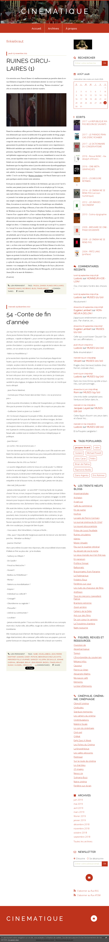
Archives (53, 28)
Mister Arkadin (81, 542)
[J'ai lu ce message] (106, 937)
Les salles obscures (83, 752)
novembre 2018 (81, 828)
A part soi (78, 501)
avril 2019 (78, 808)
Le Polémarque (81, 575)
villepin (42, 660)
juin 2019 (78, 799)
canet (27, 657)
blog (34, 288)
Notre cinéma (80, 781)
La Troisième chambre (84, 623)
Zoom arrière (80, 607)
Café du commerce (83, 505)
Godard (78, 453)
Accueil (36, 28)
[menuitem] (36, 28)
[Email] (89, 877)
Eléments (78, 681)
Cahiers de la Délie (83, 611)
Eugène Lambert (83, 310)
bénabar (20, 662)
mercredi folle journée (19, 660)
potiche (34, 657)
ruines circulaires (55, 286)
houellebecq (44, 654)
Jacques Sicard (82, 447)
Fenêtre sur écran (82, 785)
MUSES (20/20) (95, 347)
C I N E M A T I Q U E (54, 11)
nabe (35, 654)
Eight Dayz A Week (82, 740)
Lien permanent (17, 286)
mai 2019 (78, 804)
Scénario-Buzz (80, 777)
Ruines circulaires (35, 175)
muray (10, 665)
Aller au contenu (9, 2)
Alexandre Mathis (82, 673)
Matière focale (80, 724)
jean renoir (36, 662)
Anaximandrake (81, 493)
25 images (79, 769)
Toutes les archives (83, 841)
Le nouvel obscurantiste (85, 526)
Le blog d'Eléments (83, 686)
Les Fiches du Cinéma (84, 744)
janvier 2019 (80, 820)
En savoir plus (13, 940)
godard (20, 657)
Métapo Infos (80, 661)
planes (77, 538)
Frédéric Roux (80, 579)
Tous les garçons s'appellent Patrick (87, 597)
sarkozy (34, 660)
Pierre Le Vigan (81, 669)
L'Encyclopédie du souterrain (88, 657)
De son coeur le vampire (86, 619)
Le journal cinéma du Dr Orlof (88, 522)
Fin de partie (80, 509)
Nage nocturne (81, 627)
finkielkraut (43, 288)
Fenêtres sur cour (82, 583)
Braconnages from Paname (87, 571)
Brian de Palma (82, 464)
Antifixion (78, 592)
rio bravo (26, 288)
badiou (46, 662)
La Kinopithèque (81, 748)
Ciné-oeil (78, 732)
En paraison (79, 559)
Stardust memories (83, 711)
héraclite (27, 665)
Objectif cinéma (81, 703)
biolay (27, 662)
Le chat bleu (79, 765)
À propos (71, 28)
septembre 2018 (82, 836)
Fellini (93, 458)
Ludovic (78, 278)
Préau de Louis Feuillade (85, 530)
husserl (18, 665)
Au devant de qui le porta (86, 550)
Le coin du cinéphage (84, 728)
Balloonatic (79, 567)
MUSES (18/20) (95, 426)
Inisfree (77, 513)
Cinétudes (79, 707)
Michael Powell (94, 453)
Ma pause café (81, 677)
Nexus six (78, 773)
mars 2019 (79, 812)
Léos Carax (80, 458)
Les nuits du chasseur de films (88, 587)
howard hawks (15, 288)
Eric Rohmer (99, 475)
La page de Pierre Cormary (86, 518)
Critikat (77, 736)
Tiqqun (77, 653)
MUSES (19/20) (95, 376)
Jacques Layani (82, 408)
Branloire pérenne (83, 602)
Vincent (78, 360)
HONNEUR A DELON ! (88, 312)
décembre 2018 (81, 824)
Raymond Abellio (83, 469)
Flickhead (78, 756)
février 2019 (80, 816)
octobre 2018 (80, 832)
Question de (80, 645)
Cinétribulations (81, 719)
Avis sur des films (82, 615)
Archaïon (78, 497)
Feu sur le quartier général (86, 546)
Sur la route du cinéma (85, 761)
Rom (76, 392)
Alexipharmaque (81, 649)
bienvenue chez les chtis (49, 657)
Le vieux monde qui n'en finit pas (90, 555)
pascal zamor (39, 286)
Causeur (78, 665)
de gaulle (51, 660)
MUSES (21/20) (95, 297)
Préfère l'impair (81, 563)
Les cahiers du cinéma (84, 715)
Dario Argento (81, 475)
